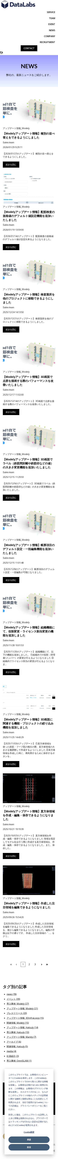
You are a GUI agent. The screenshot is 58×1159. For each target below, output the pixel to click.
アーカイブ (14, 1041)
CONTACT (29, 48)
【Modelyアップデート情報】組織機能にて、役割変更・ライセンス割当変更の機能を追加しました (29, 631)
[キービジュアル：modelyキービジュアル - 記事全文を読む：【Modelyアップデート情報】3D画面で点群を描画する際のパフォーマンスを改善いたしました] (29, 353)
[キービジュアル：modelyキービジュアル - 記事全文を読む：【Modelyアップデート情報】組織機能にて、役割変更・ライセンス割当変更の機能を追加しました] (29, 604)
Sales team (8, 142)
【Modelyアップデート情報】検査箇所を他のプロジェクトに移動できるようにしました (29, 298)
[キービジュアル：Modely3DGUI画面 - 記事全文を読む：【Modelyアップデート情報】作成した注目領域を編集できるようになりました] (29, 880)
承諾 (29, 1139)
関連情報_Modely (18, 1022)
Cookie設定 (29, 1132)
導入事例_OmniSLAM (19, 1060)
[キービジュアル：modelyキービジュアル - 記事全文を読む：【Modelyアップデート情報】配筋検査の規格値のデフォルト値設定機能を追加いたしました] (29, 189)
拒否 (29, 1147)
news (12, 994)
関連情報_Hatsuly (17, 1046)
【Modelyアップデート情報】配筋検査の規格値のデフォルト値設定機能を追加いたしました (29, 215)
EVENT (51, 24)
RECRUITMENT (47, 42)
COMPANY (49, 36)
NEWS (52, 30)
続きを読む (11, 164)
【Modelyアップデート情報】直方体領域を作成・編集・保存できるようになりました (29, 815)
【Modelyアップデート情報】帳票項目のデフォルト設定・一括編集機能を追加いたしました (29, 549)
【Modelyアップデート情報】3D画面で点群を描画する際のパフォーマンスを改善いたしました (28, 380)
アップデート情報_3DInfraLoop (25, 1018)
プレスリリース (17, 1013)
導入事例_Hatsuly (18, 1032)
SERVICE (51, 12)
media (11, 1051)
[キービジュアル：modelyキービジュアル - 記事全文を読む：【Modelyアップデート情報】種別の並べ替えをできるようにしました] (29, 110)
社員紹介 (13, 1056)
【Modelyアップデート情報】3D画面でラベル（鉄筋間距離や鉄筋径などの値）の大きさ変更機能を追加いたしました (28, 463)
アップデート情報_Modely (16, 128)
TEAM (52, 18)
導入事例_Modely (18, 1003)
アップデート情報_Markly (21, 1037)
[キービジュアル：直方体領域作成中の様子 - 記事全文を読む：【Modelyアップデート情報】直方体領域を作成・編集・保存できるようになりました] (29, 788)
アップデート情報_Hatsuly (22, 1027)
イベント (13, 999)
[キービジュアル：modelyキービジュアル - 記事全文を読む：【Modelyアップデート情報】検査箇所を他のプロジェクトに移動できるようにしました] (29, 271)
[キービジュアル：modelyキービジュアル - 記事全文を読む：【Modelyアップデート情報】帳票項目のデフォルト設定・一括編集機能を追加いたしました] (29, 522)
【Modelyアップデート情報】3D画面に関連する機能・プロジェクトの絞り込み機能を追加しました (28, 723)
